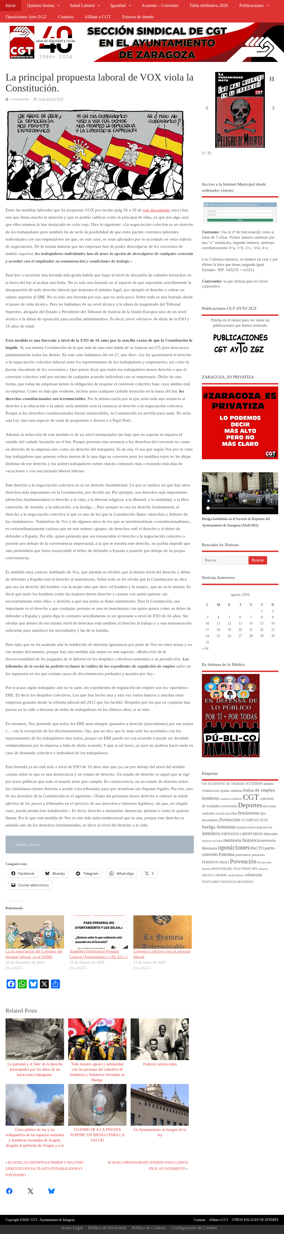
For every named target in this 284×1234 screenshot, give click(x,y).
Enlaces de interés (138, 16)
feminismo (248, 813)
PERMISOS (210, 862)
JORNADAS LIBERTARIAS (242, 834)
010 (204, 783)
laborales (271, 834)
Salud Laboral (82, 5)
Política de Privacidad (107, 1227)
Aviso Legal (72, 1227)
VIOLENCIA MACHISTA (236, 881)
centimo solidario (231, 798)
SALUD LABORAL (214, 875)
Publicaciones (251, 5)
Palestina (226, 854)
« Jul (205, 648)
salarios (263, 868)
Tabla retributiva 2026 (208, 5)
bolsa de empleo (259, 790)
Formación (229, 819)
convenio (229, 806)
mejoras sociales (212, 840)
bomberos (210, 798)
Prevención (243, 861)
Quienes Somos (40, 5)
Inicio (11, 5)
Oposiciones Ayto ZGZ (26, 16)
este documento (156, 210)
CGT (251, 797)
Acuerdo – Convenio (159, 5)
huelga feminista (218, 827)
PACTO (257, 848)
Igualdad (118, 5)
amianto (268, 784)
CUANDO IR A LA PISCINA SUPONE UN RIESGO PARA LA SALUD (97, 1135)
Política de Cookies (149, 1227)
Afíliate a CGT (98, 16)
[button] (207, 108)
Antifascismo (210, 791)
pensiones (258, 855)
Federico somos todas (160, 1064)
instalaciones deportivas (254, 827)
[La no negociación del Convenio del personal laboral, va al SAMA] (35, 932)
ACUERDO (254, 784)
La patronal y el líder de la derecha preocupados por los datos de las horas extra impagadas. (34, 1069)
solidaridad (253, 875)
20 (240, 630)
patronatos (243, 855)
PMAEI (224, 862)
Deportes (250, 805)
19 (229, 630)
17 (207, 630)
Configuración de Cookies (194, 1227)
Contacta (65, 16)
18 (218, 630)
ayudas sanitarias (231, 791)
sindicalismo (236, 875)
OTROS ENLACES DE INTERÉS (255, 1220)
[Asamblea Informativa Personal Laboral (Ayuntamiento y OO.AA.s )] (99, 932)
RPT (255, 868)
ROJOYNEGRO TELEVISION (231, 868)
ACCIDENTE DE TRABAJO (226, 783)
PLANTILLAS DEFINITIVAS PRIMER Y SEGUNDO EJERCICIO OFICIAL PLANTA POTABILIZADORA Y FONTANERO (44, 1169)
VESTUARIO (210, 881)
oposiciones (234, 847)
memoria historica (241, 840)
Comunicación (19, 99)
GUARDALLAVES (254, 820)
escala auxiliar (226, 813)
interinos (211, 833)
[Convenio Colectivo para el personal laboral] (162, 932)
